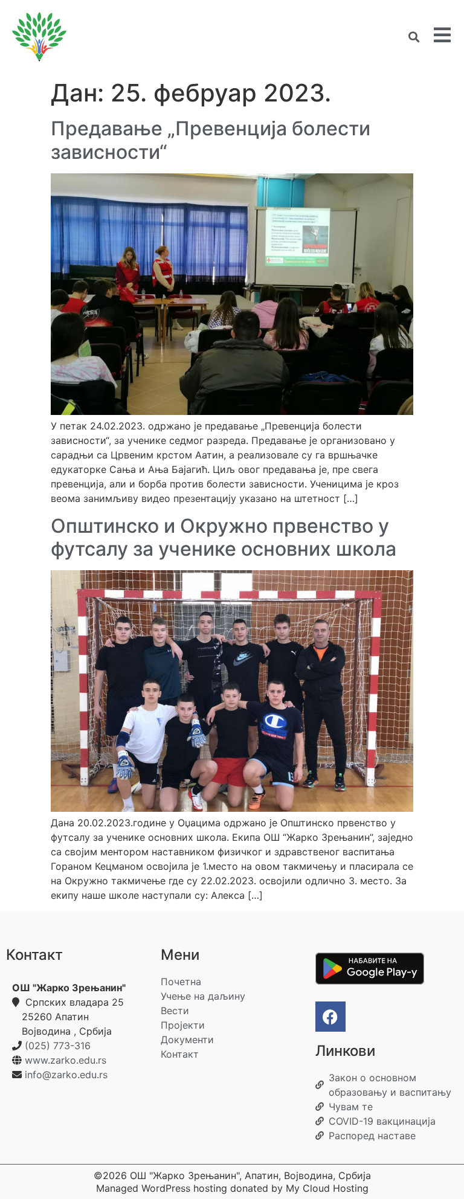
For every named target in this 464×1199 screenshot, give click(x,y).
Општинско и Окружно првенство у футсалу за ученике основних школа (223, 537)
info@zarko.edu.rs (66, 1075)
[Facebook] (330, 1016)
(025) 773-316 (58, 1046)
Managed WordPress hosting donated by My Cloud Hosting (232, 1188)
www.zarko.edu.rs (65, 1060)
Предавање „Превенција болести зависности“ (210, 140)
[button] (414, 37)
